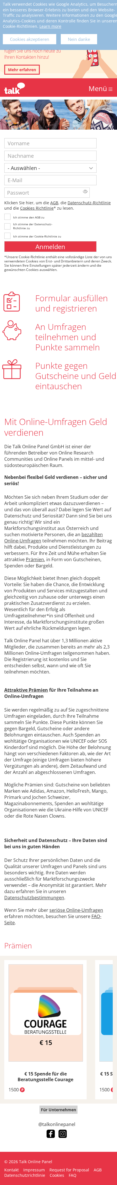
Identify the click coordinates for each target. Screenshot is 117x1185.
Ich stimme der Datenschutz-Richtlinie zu (32, 226)
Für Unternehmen (58, 1109)
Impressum (34, 1170)
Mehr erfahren (22, 69)
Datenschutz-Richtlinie (89, 202)
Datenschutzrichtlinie (24, 1175)
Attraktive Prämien (26, 690)
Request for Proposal (69, 1170)
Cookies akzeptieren (29, 39)
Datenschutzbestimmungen (34, 897)
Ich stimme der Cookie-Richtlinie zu (37, 236)
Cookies (57, 1175)
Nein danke (79, 39)
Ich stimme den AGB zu (28, 217)
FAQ (72, 1175)
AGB (54, 202)
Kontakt (11, 1170)
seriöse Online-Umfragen (76, 910)
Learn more (50, 26)
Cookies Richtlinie (37, 208)
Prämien (35, 559)
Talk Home (14, 88)
